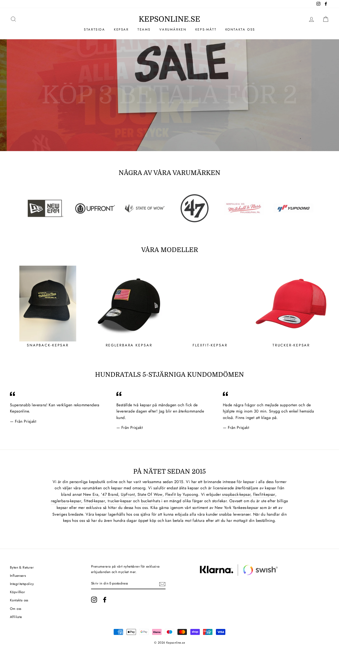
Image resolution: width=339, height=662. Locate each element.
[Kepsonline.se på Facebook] (105, 600)
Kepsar (121, 29)
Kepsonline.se (169, 19)
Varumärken (172, 29)
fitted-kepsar (94, 501)
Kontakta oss (240, 29)
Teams (144, 29)
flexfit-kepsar (264, 494)
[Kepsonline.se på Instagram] (94, 600)
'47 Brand (109, 494)
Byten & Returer (22, 567)
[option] (169, 95)
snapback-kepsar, (237, 494)
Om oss (15, 608)
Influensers (18, 575)
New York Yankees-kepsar (236, 507)
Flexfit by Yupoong (181, 494)
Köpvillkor (17, 591)
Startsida (94, 29)
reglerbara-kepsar (66, 501)
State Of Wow (150, 494)
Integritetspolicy (22, 583)
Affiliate (16, 616)
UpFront (128, 494)
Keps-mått (205, 29)
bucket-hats (150, 501)
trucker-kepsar (120, 501)
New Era (90, 494)
